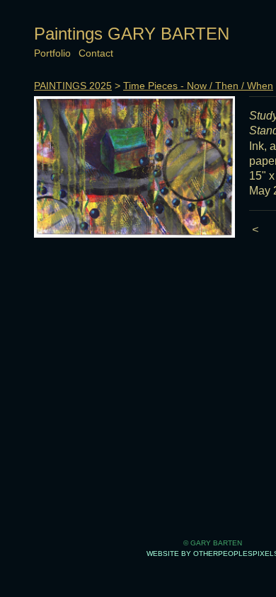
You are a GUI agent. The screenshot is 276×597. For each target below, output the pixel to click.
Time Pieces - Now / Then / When (198, 85)
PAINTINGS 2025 (73, 85)
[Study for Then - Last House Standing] (134, 167)
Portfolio (52, 53)
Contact (96, 53)
